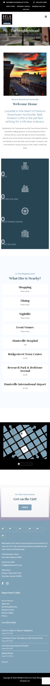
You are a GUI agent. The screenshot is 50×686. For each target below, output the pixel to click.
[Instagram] (7, 583)
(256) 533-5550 (8, 562)
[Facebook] (2, 583)
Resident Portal (23, 6)
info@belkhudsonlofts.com (12, 565)
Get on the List (7, 601)
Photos (26, 9)
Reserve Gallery (38, 6)
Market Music (7, 653)
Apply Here (10, 6)
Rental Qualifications (9, 607)
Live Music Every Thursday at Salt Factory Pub (22, 638)
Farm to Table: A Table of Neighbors (17, 630)
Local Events (9, 622)
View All (4, 662)
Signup (25, 507)
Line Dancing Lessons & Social (15, 646)
